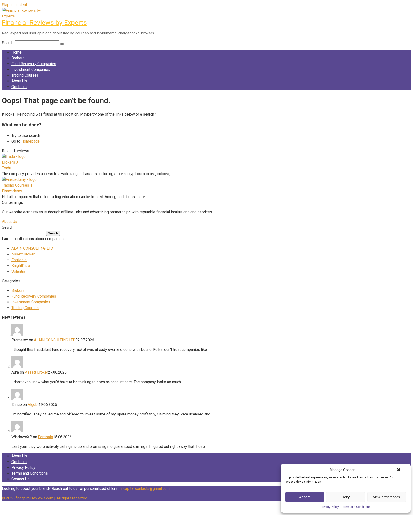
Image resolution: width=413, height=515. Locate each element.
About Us (19, 81)
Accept (304, 497)
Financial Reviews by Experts (44, 23)
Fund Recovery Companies (33, 63)
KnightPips (20, 265)
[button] (398, 469)
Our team (19, 86)
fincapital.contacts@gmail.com (144, 488)
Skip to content (14, 4)
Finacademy (12, 191)
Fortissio (19, 260)
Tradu (6, 168)
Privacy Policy (330, 507)
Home (16, 52)
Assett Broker (23, 254)
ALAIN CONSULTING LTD (32, 248)
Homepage (30, 141)
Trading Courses (25, 75)
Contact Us (20, 479)
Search (7, 227)
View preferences (386, 497)
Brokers (18, 58)
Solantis (18, 271)
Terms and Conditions (355, 507)
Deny (346, 497)
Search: (8, 42)
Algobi (33, 404)
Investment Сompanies (30, 69)
